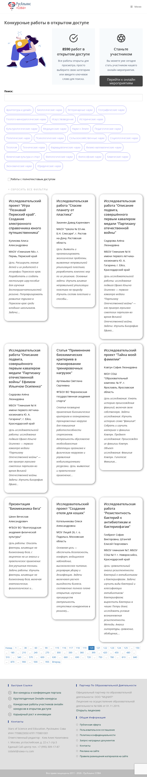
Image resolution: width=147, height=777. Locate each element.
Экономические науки (19, 166)
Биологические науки (49, 110)
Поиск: (8, 91)
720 (89, 657)
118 (78, 647)
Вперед (56, 661)
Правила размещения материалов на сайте (104, 756)
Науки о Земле (80, 128)
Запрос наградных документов (97, 740)
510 (8, 657)
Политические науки (18, 138)
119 (84, 647)
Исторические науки (91, 119)
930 (35, 661)
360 (82, 652)
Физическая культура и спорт (23, 156)
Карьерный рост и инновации (32, 714)
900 (24, 661)
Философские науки (89, 156)
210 (24, 652)
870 (12, 661)
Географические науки (111, 110)
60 (36, 647)
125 (126, 647)
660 (66, 657)
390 (93, 652)
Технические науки (34, 147)
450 (116, 652)
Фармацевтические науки (65, 147)
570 (31, 657)
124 (119, 647)
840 (135, 657)
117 (71, 647)
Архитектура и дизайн (18, 110)
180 (12, 652)
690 (77, 657)
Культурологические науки (21, 128)
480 (128, 652)
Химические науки (117, 156)
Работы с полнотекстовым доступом (33, 179)
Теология (11, 147)
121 (98, 647)
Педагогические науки (108, 128)
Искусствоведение (63, 119)
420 (105, 652)
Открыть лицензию (88, 710)
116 (64, 647)
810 (123, 657)
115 (57, 647)
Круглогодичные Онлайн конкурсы (35, 698)
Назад (8, 647)
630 (54, 657)
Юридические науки (49, 166)
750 (100, 657)
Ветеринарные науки (80, 110)
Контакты (85, 745)
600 (42, 657)
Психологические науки (50, 138)
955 (47, 661)
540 (19, 657)
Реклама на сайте (89, 751)
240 (35, 652)
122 (105, 647)
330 (70, 652)
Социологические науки (124, 138)
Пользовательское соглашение (97, 729)
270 (47, 652)
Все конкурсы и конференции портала (37, 692)
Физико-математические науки (103, 147)
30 (25, 647)
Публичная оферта (90, 724)
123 (112, 647)
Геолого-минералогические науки (26, 119)
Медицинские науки (54, 128)
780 (112, 657)
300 (59, 652)
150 (137, 647)
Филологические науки (59, 156)
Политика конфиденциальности (97, 735)
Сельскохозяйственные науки (86, 138)
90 (46, 647)
